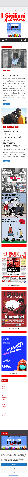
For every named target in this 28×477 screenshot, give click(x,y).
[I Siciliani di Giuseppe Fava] (5, 7)
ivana (11, 74)
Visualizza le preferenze (14, 472)
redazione (12, 131)
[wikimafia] (1, 7)
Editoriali (3, 388)
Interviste (3, 410)
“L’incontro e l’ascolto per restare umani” (12, 135)
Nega (14, 468)
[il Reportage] (17, 3)
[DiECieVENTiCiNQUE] (5, 3)
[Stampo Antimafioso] (18, 5)
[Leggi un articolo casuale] (25, 42)
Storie (16, 128)
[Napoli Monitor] (2, 5)
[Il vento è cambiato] (14, 60)
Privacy (16, 475)
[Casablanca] (17, 1)
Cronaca (9, 72)
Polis (2, 392)
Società (3, 395)
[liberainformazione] (24, 3)
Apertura (3, 406)
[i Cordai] (12, 3)
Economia (3, 408)
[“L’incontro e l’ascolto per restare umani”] (14, 118)
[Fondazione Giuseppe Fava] (3, 7)
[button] (26, 451)
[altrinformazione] (20, 7)
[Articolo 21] (13, 1)
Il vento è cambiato (10, 77)
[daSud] (21, 1)
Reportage (3, 415)
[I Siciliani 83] (11, 7)
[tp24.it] (25, 5)
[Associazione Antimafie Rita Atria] (9, 5)
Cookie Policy (12, 475)
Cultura (3, 404)
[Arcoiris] (8, 1)
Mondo (8, 128)
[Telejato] (21, 5)
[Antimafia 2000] (3, 1)
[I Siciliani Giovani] (3, 42)
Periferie (3, 401)
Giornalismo (4, 399)
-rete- (4, 72)
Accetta (14, 464)
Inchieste (3, 390)
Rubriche (3, 417)
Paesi (13, 128)
